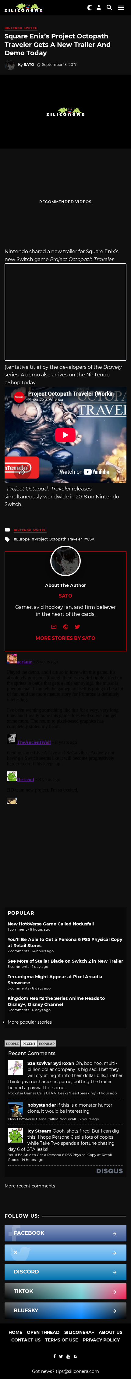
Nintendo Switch (21, 28)
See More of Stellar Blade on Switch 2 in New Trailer (65, 961)
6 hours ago (89, 1119)
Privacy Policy (101, 1340)
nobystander (41, 1105)
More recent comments (30, 1186)
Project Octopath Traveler (58, 539)
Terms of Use (61, 1340)
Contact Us (26, 1340)
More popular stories (30, 1022)
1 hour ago (108, 1093)
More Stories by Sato (65, 638)
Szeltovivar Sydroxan (50, 1063)
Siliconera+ (79, 1332)
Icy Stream (39, 1131)
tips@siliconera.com (77, 1371)
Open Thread (43, 1332)
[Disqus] (65, 727)
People (12, 1044)
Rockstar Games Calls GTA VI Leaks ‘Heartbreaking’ (52, 1093)
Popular (47, 1044)
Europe (23, 539)
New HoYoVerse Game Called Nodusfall (51, 924)
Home (15, 1332)
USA (90, 539)
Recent (29, 1044)
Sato (29, 64)
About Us (110, 1332)
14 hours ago (32, 1160)
